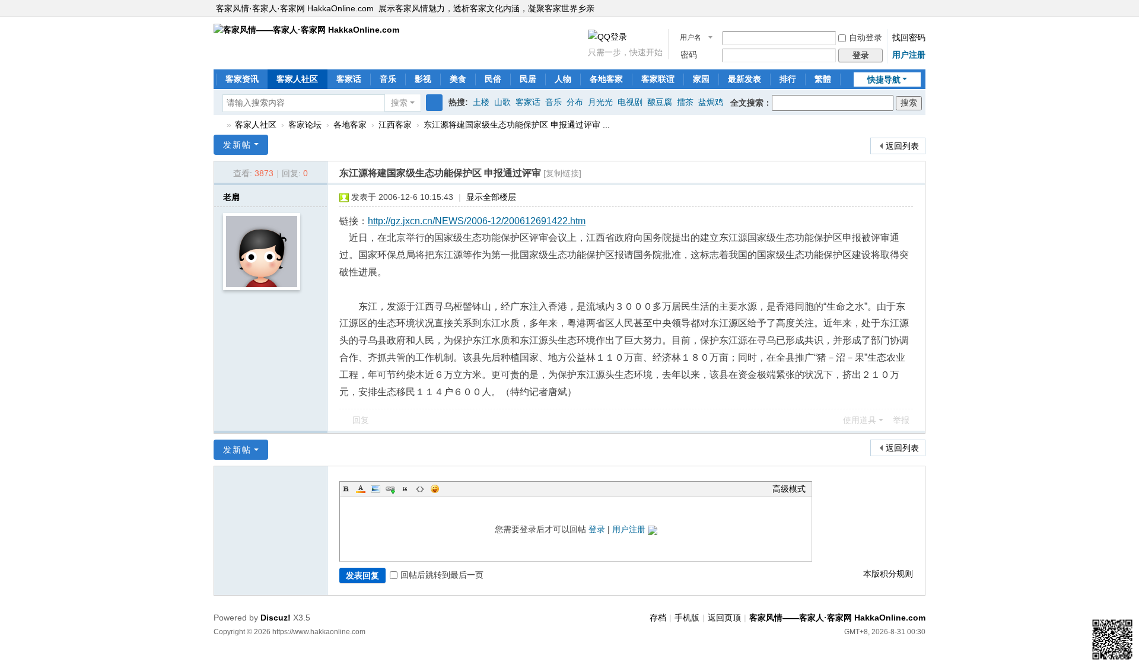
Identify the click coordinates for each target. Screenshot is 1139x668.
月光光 (600, 102)
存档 (658, 617)
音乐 (388, 79)
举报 (901, 420)
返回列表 (902, 146)
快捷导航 (884, 79)
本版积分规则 (888, 573)
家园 (701, 79)
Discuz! (275, 617)
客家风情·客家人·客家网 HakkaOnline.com (295, 8)
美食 (458, 79)
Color (361, 489)
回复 (360, 420)
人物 (563, 79)
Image (375, 489)
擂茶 (685, 102)
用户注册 (908, 54)
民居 (528, 79)
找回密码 (908, 37)
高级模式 (789, 489)
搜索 (399, 102)
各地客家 (606, 79)
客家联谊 (658, 79)
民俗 (493, 79)
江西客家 (395, 124)
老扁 (231, 197)
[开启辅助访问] (922, 8)
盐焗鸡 (710, 102)
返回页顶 (724, 617)
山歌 (502, 102)
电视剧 (630, 102)
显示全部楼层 (491, 197)
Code (420, 489)
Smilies (435, 489)
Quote (405, 489)
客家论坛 (305, 124)
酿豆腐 (659, 102)
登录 (596, 529)
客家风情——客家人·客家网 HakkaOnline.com (218, 124)
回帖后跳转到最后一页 (441, 575)
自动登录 (865, 37)
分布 (575, 102)
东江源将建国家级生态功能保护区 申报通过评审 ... (517, 124)
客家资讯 (242, 79)
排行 (788, 79)
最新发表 (744, 79)
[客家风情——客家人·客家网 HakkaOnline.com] (306, 29)
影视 (423, 79)
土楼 (481, 102)
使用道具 (859, 420)
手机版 (687, 617)
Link (390, 489)
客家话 (348, 79)
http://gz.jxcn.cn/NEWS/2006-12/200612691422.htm (477, 221)
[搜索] (434, 102)
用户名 (690, 37)
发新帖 (237, 144)
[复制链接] (562, 173)
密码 (688, 54)
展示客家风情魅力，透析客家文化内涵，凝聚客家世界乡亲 (486, 8)
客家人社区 (297, 79)
